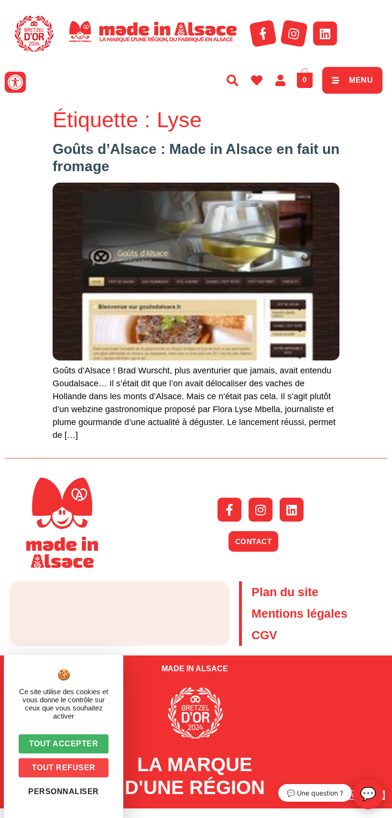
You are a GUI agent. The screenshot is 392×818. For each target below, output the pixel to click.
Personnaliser (63, 791)
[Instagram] (294, 33)
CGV (264, 635)
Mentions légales (299, 613)
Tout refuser (64, 767)
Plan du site (284, 592)
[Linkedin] (325, 33)
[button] (15, 82)
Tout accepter (63, 744)
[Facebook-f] (263, 33)
